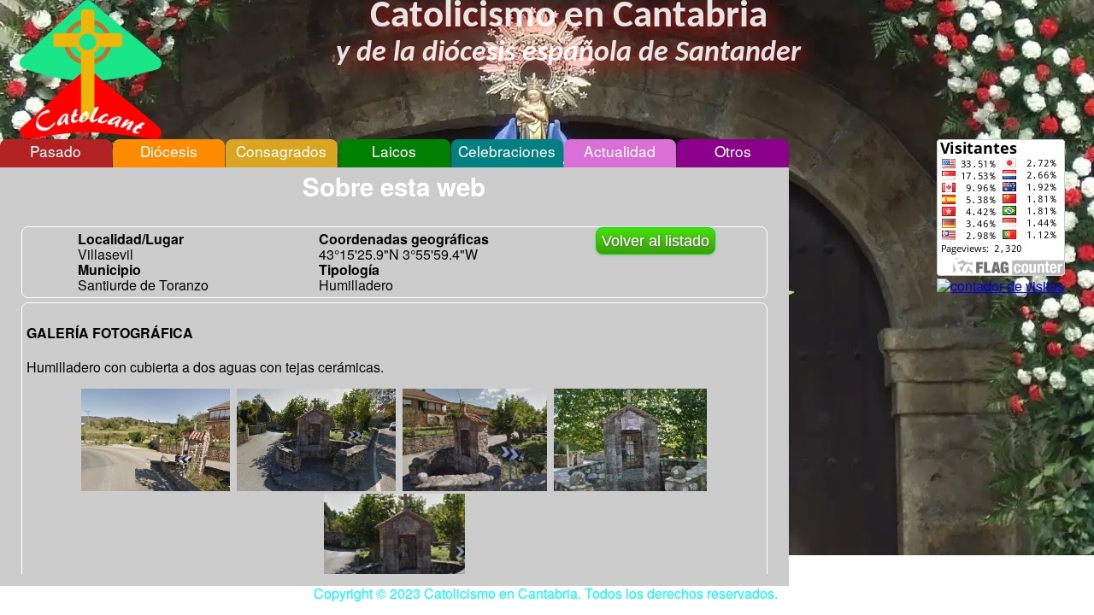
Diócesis (168, 151)
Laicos (394, 151)
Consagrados (281, 151)
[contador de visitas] (1000, 286)
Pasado (55, 151)
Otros (733, 151)
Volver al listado (655, 240)
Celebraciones (507, 151)
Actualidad (620, 151)
